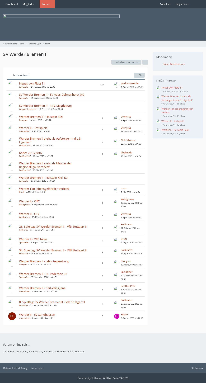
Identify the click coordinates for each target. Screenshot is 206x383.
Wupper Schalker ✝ (28, 109)
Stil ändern (197, 368)
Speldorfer (24, 86)
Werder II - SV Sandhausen (37, 315)
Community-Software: (103, 378)
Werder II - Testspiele (33, 128)
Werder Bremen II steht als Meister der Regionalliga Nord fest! (45, 165)
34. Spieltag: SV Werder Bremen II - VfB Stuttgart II (53, 250)
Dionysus (23, 120)
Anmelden (165, 4)
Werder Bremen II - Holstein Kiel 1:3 (43, 178)
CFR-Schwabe (128, 140)
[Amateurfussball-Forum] (103, 24)
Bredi (21, 192)
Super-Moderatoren (174, 64)
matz (123, 188)
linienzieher (24, 131)
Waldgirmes (24, 204)
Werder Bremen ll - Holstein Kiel (41, 117)
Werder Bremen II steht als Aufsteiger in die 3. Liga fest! (50, 140)
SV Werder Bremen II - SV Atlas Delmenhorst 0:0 (51, 94)
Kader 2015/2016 (30, 153)
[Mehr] (145, 62)
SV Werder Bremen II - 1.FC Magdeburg (45, 106)
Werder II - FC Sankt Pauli (175, 129)
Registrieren (182, 4)
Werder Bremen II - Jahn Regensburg (44, 261)
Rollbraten (23, 229)
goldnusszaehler (130, 83)
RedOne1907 (25, 145)
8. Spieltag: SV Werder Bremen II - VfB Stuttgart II (52, 302)
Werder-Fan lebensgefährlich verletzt (44, 189)
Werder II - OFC (29, 201)
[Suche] (197, 4)
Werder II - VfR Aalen (33, 239)
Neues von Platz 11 (32, 83)
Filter (141, 75)
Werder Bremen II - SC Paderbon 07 (43, 274)
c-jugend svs (24, 318)
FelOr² (124, 314)
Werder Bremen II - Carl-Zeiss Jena (42, 288)
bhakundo (126, 152)
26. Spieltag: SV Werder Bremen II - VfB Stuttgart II (53, 226)
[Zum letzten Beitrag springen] (116, 85)
